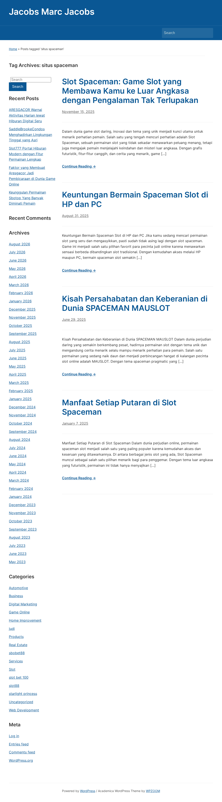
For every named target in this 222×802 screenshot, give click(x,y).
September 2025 (23, 333)
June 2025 (17, 358)
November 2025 (22, 317)
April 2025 (17, 374)
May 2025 (17, 366)
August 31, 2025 (75, 216)
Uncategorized (21, 702)
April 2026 (17, 276)
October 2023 (20, 521)
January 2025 (20, 399)
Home (13, 49)
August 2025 (19, 342)
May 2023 (17, 562)
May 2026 (17, 268)
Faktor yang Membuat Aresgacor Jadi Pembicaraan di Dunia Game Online (32, 175)
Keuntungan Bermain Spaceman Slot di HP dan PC (135, 199)
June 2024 (17, 456)
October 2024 (20, 423)
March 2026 (19, 285)
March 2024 (19, 480)
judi (12, 628)
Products (16, 636)
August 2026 (19, 244)
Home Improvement (25, 620)
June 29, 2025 (74, 319)
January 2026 (20, 301)
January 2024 (20, 496)
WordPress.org (21, 760)
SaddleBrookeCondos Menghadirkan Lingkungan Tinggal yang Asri (30, 134)
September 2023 (23, 529)
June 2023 (17, 553)
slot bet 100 (18, 677)
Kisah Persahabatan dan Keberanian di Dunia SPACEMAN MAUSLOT (134, 303)
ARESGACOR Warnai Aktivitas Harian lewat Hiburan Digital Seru (27, 115)
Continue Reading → (79, 166)
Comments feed (22, 752)
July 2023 (17, 545)
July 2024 (17, 448)
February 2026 (21, 293)
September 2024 (23, 431)
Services (16, 661)
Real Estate (18, 645)
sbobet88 (17, 653)
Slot (12, 669)
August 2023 (19, 537)
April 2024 (17, 472)
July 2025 (17, 350)
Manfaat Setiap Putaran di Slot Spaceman (119, 407)
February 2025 (21, 391)
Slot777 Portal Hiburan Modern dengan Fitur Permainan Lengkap (27, 153)
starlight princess (23, 693)
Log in (14, 736)
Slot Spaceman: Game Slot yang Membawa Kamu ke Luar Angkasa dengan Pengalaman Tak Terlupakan (130, 91)
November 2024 (22, 415)
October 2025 (20, 325)
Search (207, 33)
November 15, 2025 (78, 111)
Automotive (18, 588)
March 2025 (19, 382)
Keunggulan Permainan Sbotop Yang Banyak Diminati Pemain (27, 197)
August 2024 (19, 439)
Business (16, 596)
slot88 (14, 685)
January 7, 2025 (75, 423)
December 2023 (22, 505)
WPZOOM (153, 791)
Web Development (24, 710)
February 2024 (21, 488)
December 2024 (22, 407)
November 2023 (22, 513)
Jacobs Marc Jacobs (52, 11)
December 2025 (22, 309)
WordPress (87, 791)
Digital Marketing (23, 604)
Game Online (19, 612)
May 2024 (17, 464)
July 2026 (17, 252)
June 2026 (17, 260)
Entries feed (19, 744)
